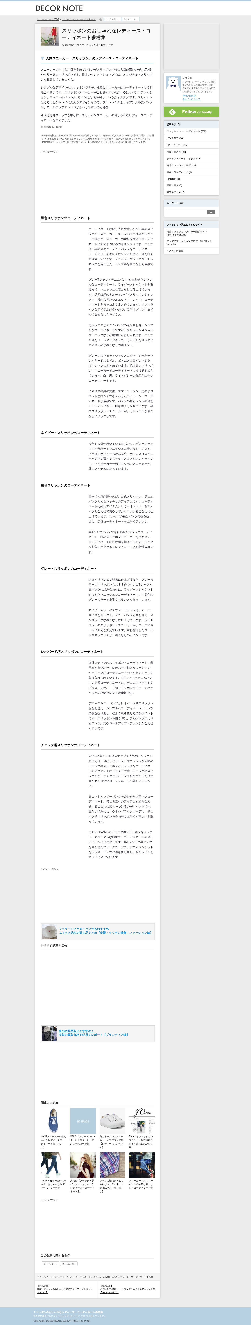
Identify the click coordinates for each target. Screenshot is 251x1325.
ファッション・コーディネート (79, 19)
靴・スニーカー (131, 19)
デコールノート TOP (47, 1277)
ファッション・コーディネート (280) (186, 131)
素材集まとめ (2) (175, 192)
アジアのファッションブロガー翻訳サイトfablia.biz (189, 243)
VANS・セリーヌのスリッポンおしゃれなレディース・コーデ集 (53, 1184)
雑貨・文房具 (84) (176, 151)
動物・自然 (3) (174, 185)
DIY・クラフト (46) (177, 145)
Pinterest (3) (173, 178)
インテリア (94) (175, 138)
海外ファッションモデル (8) (181, 165)
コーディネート (112, 19)
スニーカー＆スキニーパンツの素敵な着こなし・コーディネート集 (141, 1184)
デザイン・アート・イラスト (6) (184, 158)
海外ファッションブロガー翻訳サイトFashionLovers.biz (187, 233)
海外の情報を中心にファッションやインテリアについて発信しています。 (69, 1316)
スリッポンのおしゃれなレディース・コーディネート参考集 (68, 1312)
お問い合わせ (189, 95)
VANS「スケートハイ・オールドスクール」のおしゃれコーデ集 (83, 1140)
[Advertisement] (72, 181)
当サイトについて (191, 99)
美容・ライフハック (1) (179, 172)
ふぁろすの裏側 (175, 250)
